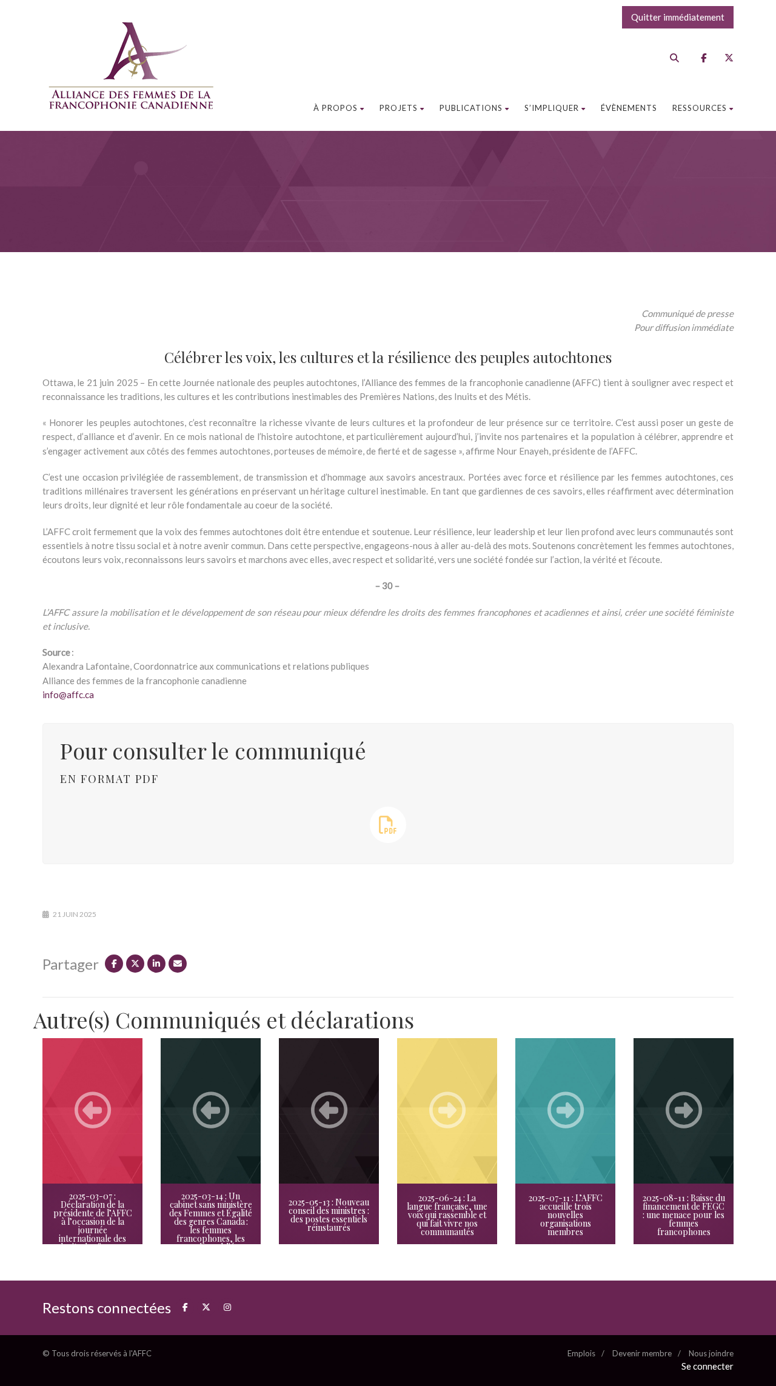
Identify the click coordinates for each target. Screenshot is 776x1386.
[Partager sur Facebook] (114, 964)
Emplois (581, 1353)
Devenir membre (642, 1353)
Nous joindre (711, 1353)
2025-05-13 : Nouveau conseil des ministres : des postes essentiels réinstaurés (329, 1214)
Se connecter (707, 1366)
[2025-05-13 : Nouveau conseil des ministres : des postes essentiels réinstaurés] (329, 1111)
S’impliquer (551, 108)
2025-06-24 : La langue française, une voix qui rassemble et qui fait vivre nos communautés (447, 1215)
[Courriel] (178, 964)
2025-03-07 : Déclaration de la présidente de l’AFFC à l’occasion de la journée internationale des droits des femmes (92, 1221)
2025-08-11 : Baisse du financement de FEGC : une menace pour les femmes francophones (684, 1215)
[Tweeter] (135, 964)
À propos (335, 108)
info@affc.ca (68, 694)
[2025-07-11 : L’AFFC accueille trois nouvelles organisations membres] (565, 1111)
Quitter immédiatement (677, 17)
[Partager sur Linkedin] (156, 964)
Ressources (699, 108)
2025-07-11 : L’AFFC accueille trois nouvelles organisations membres (566, 1215)
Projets (399, 108)
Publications (471, 108)
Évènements (629, 108)
